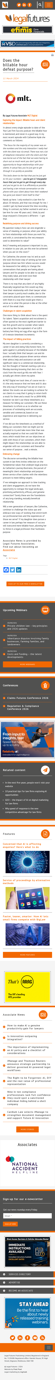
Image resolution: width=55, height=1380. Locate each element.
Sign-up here (10, 1224)
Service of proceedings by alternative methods (26, 882)
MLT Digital (32, 115)
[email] (27, 1216)
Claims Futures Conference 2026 (28, 697)
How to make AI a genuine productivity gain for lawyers (25, 1027)
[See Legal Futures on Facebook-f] (29, 5)
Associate (9, 549)
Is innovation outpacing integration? (22, 1038)
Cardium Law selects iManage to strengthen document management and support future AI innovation (29, 1115)
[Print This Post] (52, 54)
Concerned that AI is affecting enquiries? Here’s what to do (22, 845)
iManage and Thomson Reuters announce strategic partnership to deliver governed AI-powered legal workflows (29, 1065)
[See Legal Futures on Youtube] (35, 1337)
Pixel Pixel (17, 1369)
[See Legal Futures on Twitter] (19, 5)
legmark (23, 1372)
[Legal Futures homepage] (27, 19)
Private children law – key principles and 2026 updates (27, 627)
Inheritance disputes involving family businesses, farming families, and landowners (28, 641)
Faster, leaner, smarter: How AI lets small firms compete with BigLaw (26, 918)
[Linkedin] (19, 570)
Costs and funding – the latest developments (24, 655)
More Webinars (27, 664)
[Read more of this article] (27, 862)
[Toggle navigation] (49, 5)
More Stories (27, 1129)
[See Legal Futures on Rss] (42, 1337)
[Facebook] (6, 570)
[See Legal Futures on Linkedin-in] (24, 5)
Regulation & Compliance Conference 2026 (23, 707)
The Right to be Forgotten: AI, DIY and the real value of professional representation (29, 1081)
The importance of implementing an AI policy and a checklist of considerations (28, 1050)
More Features (27, 955)
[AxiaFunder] (27, 1165)
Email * (8, 1216)
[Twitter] (12, 570)
